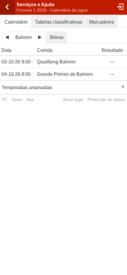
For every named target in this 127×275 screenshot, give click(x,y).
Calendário (16, 21)
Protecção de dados (106, 99)
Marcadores (101, 21)
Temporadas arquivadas (27, 87)
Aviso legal (73, 99)
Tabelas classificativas (58, 21)
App (30, 99)
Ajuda (17, 99)
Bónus (57, 37)
